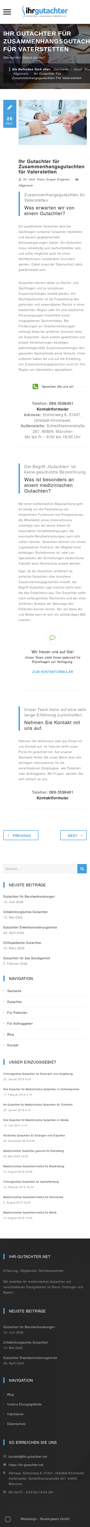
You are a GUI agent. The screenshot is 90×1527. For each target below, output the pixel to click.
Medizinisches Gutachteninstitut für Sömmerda (33, 1197)
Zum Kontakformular (52, 672)
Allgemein (26, 185)
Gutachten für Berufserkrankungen (29, 896)
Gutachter (14, 1001)
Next (72, 835)
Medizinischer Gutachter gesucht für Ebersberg (33, 1151)
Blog (10, 1034)
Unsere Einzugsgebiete (24, 1404)
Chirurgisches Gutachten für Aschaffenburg (31, 1181)
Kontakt (13, 1045)
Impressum (15, 1414)
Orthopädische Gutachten (22, 942)
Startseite (61, 69)
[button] (8, 1519)
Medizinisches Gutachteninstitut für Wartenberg (33, 1166)
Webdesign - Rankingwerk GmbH (45, 1519)
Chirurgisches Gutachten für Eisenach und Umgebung (38, 1073)
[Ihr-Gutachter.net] (45, 12)
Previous (22, 835)
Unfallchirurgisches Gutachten (25, 912)
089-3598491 (61, 403)
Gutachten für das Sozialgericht (26, 958)
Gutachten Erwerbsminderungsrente (30, 927)
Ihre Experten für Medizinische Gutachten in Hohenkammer (41, 1089)
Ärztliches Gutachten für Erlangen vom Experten (34, 1135)
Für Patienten (17, 1012)
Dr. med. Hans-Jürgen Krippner (46, 179)
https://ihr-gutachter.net (26, 1465)
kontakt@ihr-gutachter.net (28, 1456)
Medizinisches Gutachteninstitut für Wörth (30, 1212)
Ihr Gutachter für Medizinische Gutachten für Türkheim (38, 1104)
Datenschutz (16, 1423)
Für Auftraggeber (20, 1023)
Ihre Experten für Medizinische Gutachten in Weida (36, 1120)
